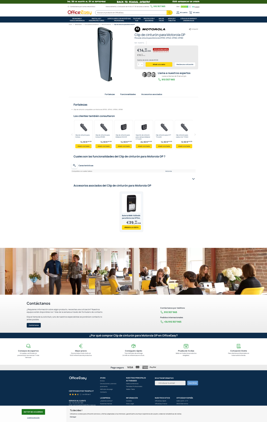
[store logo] (80, 13)
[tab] (133, 104)
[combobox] (134, 12)
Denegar (73, 417)
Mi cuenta (183, 12)
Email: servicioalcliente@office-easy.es (82, 405)
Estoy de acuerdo (33, 412)
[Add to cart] (83, 146)
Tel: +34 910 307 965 (76, 403)
